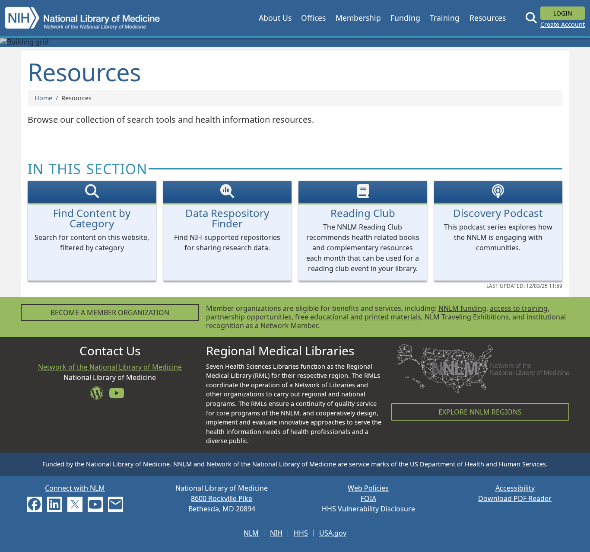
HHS (301, 533)
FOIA (368, 498)
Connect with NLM (75, 488)
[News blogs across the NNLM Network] (99, 395)
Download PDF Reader (515, 498)
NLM (251, 533)
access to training (519, 308)
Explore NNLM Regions (480, 412)
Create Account (562, 24)
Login (562, 13)
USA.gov (332, 533)
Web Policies (368, 488)
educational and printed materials (365, 317)
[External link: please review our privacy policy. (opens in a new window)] (34, 503)
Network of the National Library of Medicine (110, 367)
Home (43, 98)
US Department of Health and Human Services (478, 464)
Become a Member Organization (110, 312)
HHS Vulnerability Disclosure (368, 509)
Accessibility (515, 488)
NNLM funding (462, 308)
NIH (276, 533)
